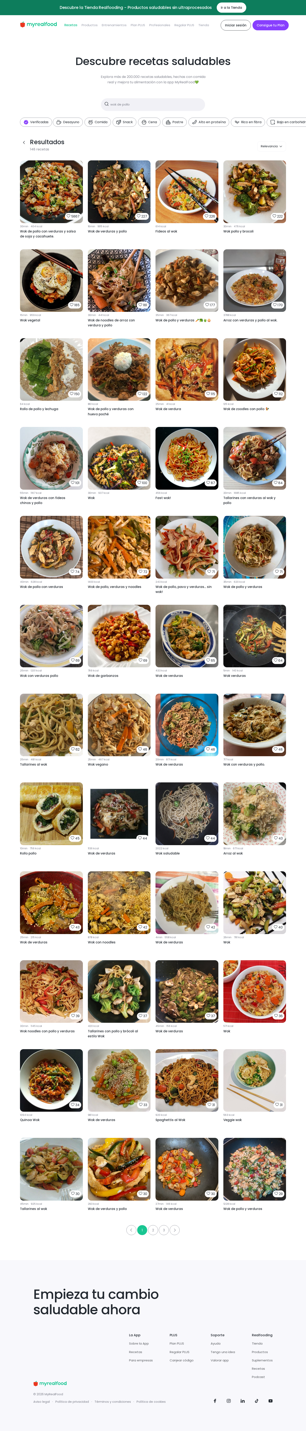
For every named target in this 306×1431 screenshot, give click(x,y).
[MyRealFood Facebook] (215, 1401)
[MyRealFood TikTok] (257, 1401)
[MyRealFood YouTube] (271, 1401)
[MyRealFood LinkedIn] (243, 1401)
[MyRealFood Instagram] (229, 1401)
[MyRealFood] (38, 25)
